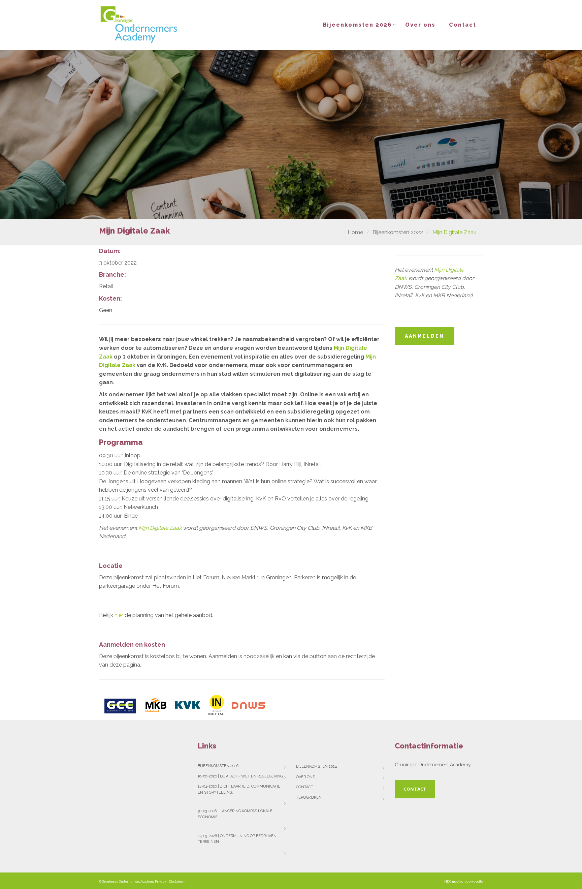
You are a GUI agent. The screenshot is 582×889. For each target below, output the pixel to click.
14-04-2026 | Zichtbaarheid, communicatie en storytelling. (239, 789)
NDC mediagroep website (463, 881)
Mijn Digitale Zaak (160, 528)
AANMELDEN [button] (424, 336)
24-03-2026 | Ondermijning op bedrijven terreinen (237, 839)
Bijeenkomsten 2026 (357, 25)
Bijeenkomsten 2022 (398, 232)
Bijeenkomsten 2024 (316, 766)
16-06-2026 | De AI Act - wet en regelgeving (240, 776)
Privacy (160, 881)
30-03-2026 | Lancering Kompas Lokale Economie (235, 814)
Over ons (420, 25)
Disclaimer (177, 881)
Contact (462, 25)
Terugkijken (309, 797)
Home (355, 232)
